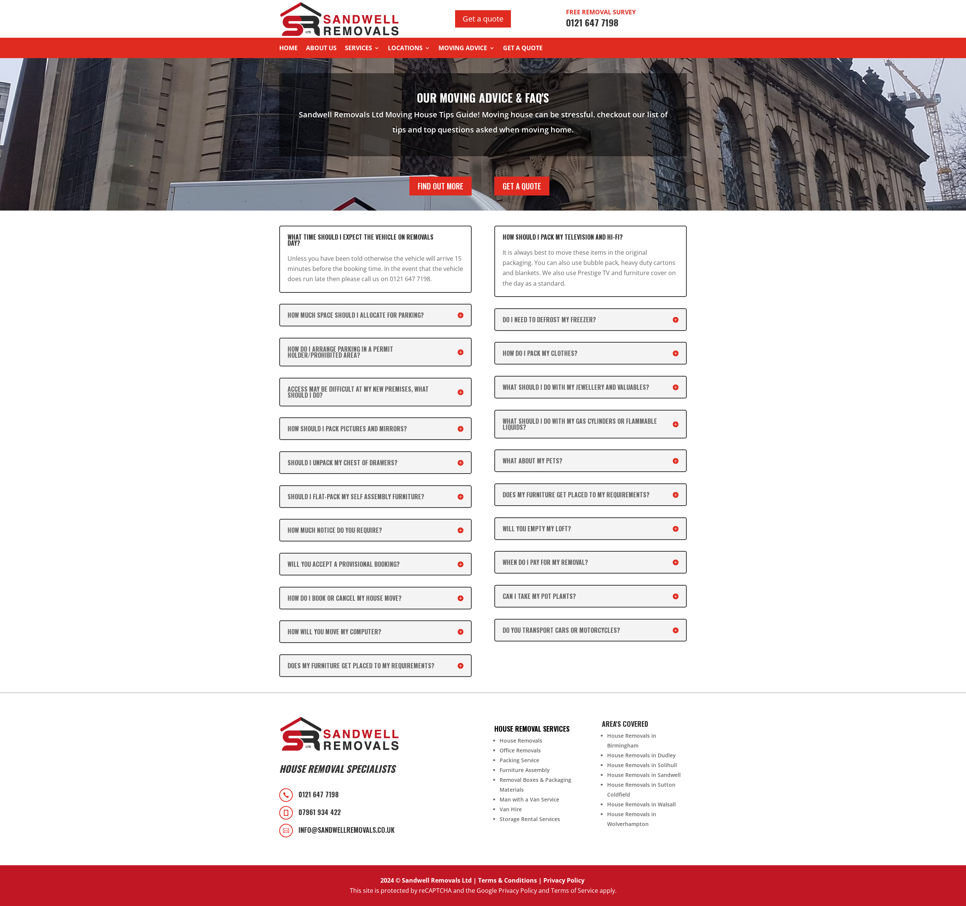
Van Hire (511, 809)
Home (288, 48)
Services (358, 48)
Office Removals (520, 750)
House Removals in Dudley (641, 755)
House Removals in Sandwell (644, 774)
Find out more (440, 186)
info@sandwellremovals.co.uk (346, 830)
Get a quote (483, 19)
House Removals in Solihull (642, 765)
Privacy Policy (564, 880)
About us (321, 48)
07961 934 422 (319, 812)
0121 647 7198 (318, 794)
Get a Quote (523, 48)
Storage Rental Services (530, 819)
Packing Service (519, 760)
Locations (405, 48)
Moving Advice (462, 48)
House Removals (521, 740)
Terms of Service (574, 890)
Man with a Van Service (529, 799)
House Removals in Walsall (641, 804)
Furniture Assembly (525, 770)
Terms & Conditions (507, 880)
